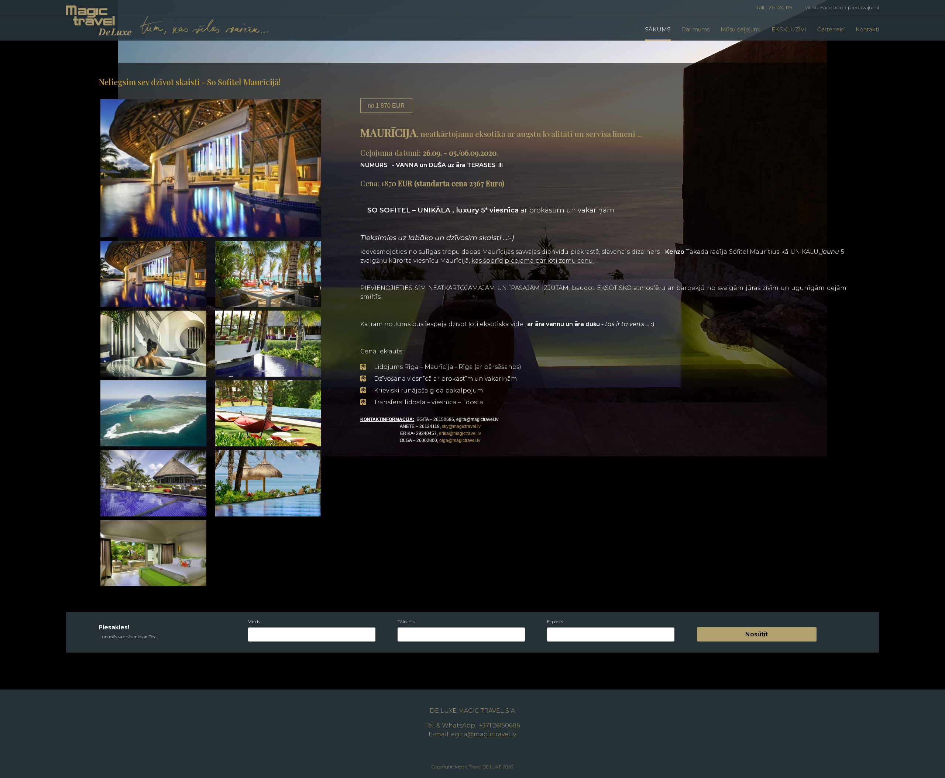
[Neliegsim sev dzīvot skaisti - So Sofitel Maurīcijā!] (210, 167)
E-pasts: (555, 621)
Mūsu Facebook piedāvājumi (840, 7)
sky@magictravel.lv (461, 426)
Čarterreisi (831, 29)
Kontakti (867, 29)
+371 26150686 (499, 725)
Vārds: (254, 621)
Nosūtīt (756, 634)
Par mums (695, 29)
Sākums (658, 29)
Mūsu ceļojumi (740, 29)
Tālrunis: (406, 621)
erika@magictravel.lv (460, 433)
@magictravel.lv (491, 734)
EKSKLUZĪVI (789, 29)
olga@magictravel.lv (459, 440)
